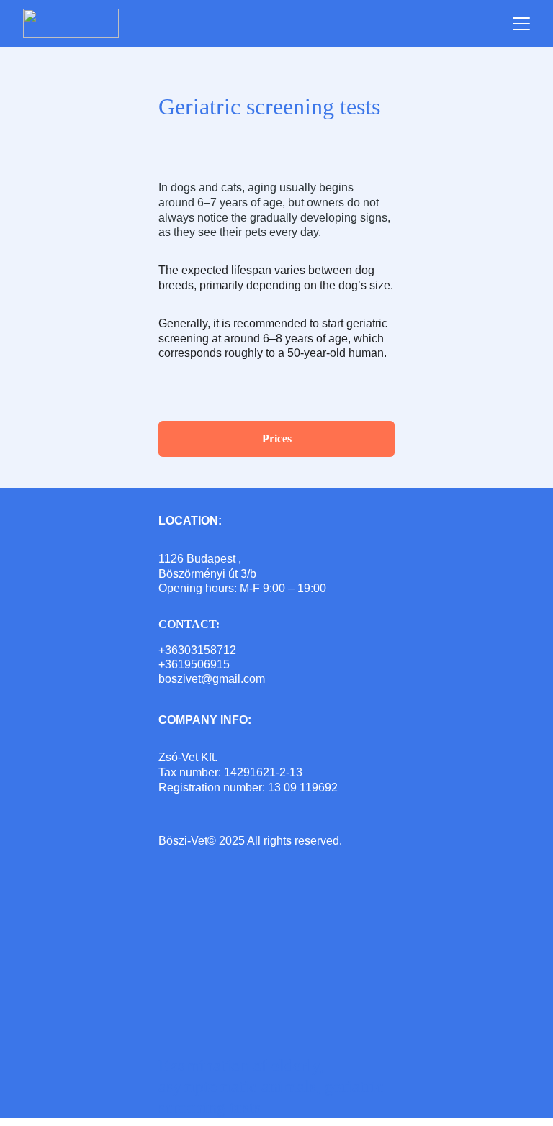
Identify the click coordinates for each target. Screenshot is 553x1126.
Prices (277, 438)
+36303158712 (197, 650)
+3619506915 (194, 664)
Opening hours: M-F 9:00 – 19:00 (242, 588)
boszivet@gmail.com (211, 679)
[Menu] (521, 23)
